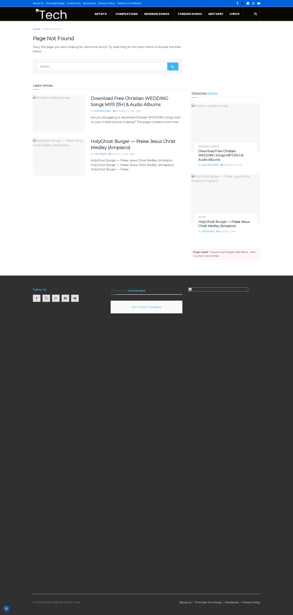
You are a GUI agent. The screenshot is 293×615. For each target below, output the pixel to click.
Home (36, 28)
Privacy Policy (106, 3)
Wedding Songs (208, 146)
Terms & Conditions (129, 3)
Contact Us (74, 3)
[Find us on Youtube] (258, 3)
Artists (100, 14)
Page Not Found (52, 28)
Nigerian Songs (156, 14)
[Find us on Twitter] (242, 3)
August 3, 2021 (119, 154)
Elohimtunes (102, 111)
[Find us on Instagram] (253, 3)
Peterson (100, 154)
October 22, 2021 (125, 111)
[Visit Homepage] (61, 14)
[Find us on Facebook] (237, 3)
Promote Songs (55, 3)
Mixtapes (215, 14)
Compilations (126, 14)
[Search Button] (255, 14)
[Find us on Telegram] (248, 3)
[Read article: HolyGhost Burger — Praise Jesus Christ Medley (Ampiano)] (59, 156)
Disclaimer (89, 3)
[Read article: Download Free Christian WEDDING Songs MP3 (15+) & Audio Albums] (59, 114)
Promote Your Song (208, 602)
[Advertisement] (225, 55)
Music (202, 217)
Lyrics (234, 14)
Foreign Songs (190, 14)
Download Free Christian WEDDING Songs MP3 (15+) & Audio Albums (220, 155)
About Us (38, 3)
